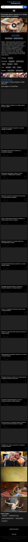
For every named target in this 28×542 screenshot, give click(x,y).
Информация (8, 38)
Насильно (4, 515)
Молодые (10, 64)
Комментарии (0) (18, 38)
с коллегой (4, 521)
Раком (15, 64)
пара (14, 67)
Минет (4, 64)
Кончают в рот (19, 61)
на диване (8, 67)
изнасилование (19, 518)
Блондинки (11, 61)
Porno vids (14, 534)
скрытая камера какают (8, 518)
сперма (19, 67)
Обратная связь (14, 529)
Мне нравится (8, 35)
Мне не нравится (10, 35)
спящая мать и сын (13, 515)
